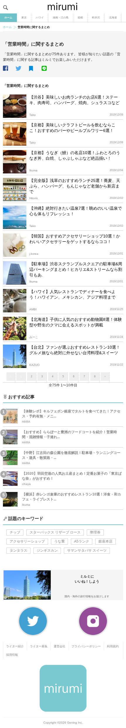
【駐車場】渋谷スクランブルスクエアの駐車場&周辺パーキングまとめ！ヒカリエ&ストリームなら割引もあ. (75, 269)
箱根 (80, 17)
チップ (15, 532)
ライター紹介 (15, 646)
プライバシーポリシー (86, 646)
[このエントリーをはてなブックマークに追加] (35, 69)
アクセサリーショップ (27, 541)
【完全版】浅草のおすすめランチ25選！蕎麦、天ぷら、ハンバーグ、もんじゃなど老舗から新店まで (74, 186)
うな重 (59, 541)
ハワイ (40, 17)
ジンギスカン (47, 550)
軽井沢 (96, 17)
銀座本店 (105, 541)
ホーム (8, 17)
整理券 (95, 532)
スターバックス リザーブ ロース (55, 532)
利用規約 (113, 646)
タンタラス (18, 550)
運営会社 (59, 646)
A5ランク (81, 541)
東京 (24, 17)
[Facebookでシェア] (9, 68)
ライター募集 (38, 646)
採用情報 (12, 654)
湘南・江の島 (61, 17)
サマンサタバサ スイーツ (87, 550)
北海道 (113, 17)
